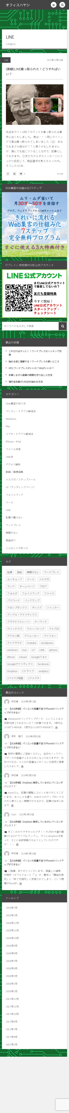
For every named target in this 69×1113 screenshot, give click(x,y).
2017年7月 (11, 1029)
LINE (6, 60)
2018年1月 (11, 991)
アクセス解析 (13, 464)
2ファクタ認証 (15, 678)
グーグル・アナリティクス (22, 614)
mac (24, 650)
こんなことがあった (17, 548)
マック (11, 586)
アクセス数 (13, 635)
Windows (11, 419)
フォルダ (12, 593)
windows (12, 650)
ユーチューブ (14, 579)
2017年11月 (12, 1006)
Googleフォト (39, 657)
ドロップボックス (17, 607)
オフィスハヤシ (18, 4)
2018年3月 (11, 976)
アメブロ (54, 628)
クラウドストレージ (18, 621)
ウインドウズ (14, 628)
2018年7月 (11, 961)
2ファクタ (33, 678)
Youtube (31, 643)
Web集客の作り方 (16, 403)
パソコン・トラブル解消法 (21, 411)
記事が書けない (14, 517)
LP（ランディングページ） (21, 487)
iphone (53, 650)
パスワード (13, 600)
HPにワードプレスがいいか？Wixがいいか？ (31, 368)
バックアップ (32, 600)
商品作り (11, 540)
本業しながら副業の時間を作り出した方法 (30, 374)
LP (33, 650)
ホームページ (27, 586)
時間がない (12, 532)
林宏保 (60, 173)
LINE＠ (9, 457)
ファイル (49, 593)
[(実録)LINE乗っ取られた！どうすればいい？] (34, 104)
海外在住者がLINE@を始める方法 (26, 381)
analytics (43, 671)
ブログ (43, 586)
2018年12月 (12, 923)
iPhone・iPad (13, 441)
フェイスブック (14, 494)
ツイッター (53, 607)
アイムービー (31, 635)
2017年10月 (12, 1014)
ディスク (37, 607)
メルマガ (44, 579)
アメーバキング (35, 628)
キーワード (40, 621)
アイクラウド (14, 643)
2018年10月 (12, 938)
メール (9, 502)
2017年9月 (11, 1021)
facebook (43, 664)
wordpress (47, 643)
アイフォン (50, 635)
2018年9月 (11, 945)
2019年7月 (11, 907)
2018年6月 (11, 968)
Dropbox (12, 671)
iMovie (11, 657)
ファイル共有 (13, 449)
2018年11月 (12, 930)
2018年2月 (11, 983)
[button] (54, 5)
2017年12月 (12, 999)
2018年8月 (11, 953)
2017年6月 (11, 1037)
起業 (9, 572)
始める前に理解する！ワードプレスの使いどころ (34, 361)
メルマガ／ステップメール (21, 479)
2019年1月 (11, 915)
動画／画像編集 (14, 472)
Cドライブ (28, 671)
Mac (8, 426)
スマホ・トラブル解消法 (19, 434)
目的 (19, 572)
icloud (22, 657)
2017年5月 (11, 1044)
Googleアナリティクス (20, 664)
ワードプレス (13, 525)
